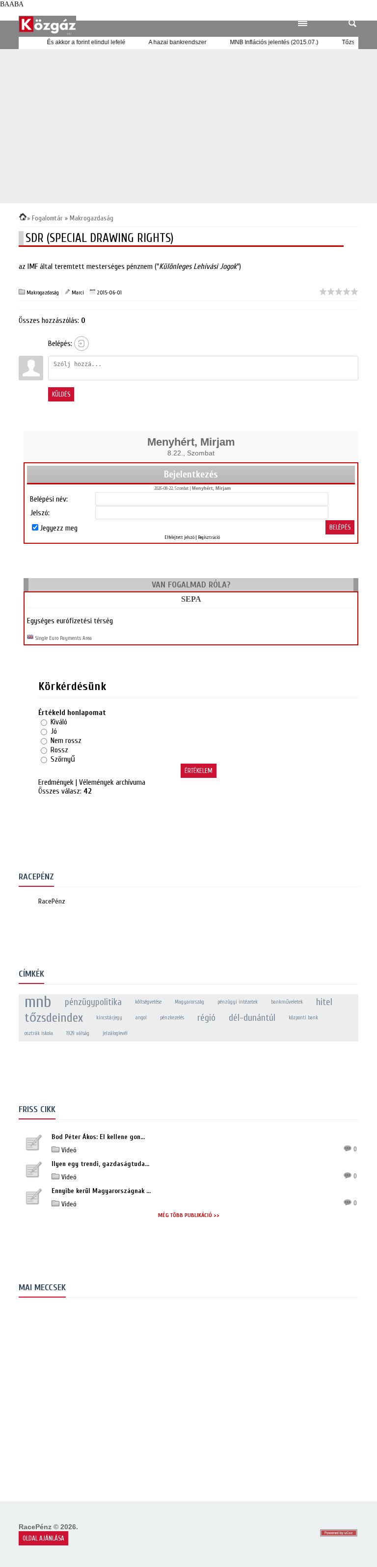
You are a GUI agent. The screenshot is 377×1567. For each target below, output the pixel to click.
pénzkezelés (172, 1017)
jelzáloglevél (115, 1033)
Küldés (61, 394)
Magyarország (189, 1002)
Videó (68, 1150)
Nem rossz (66, 740)
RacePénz (51, 901)
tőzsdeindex (54, 1017)
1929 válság (77, 1033)
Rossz (59, 749)
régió (206, 1017)
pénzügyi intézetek (237, 1002)
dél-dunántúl (252, 1017)
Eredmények (56, 782)
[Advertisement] (188, 126)
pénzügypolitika (93, 1002)
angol (141, 1017)
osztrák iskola (39, 1033)
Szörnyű (63, 759)
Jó (54, 731)
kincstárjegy (109, 1017)
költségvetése (148, 1002)
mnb (38, 1002)
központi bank (303, 1017)
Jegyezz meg (59, 528)
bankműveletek (287, 1002)
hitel (324, 1002)
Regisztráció (209, 537)
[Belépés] (81, 343)
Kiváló (59, 721)
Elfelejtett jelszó (179, 537)
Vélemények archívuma (112, 782)
